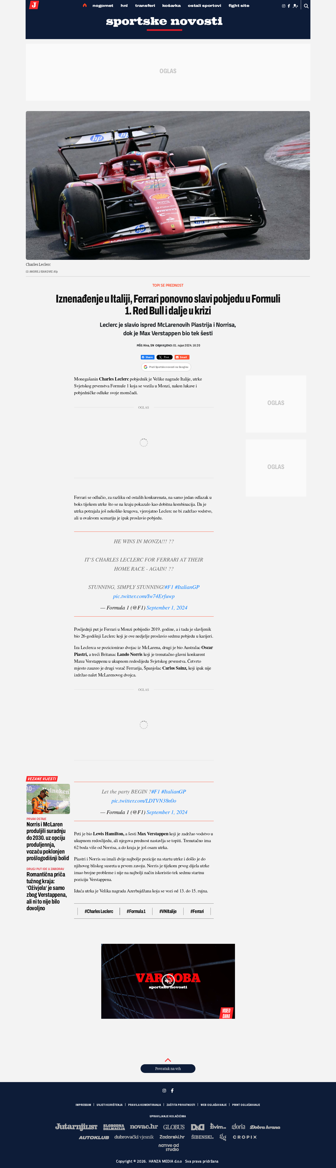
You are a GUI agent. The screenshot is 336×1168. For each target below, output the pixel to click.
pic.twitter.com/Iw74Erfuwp (144, 595)
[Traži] (306, 6)
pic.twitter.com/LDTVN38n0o (144, 800)
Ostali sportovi (204, 6)
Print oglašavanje (246, 1105)
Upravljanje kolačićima (168, 1116)
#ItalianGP (187, 586)
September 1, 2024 (167, 607)
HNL (124, 6)
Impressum (83, 1105)
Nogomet (103, 6)
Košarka (171, 6)
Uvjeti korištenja (110, 1105)
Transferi (145, 6)
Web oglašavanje (214, 1105)
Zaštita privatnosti (181, 1105)
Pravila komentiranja (144, 1105)
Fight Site (239, 6)
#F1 (169, 586)
